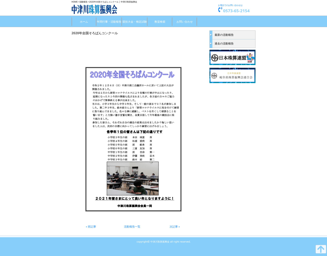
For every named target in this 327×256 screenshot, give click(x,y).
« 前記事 (91, 226)
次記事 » (175, 226)
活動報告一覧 (132, 226)
